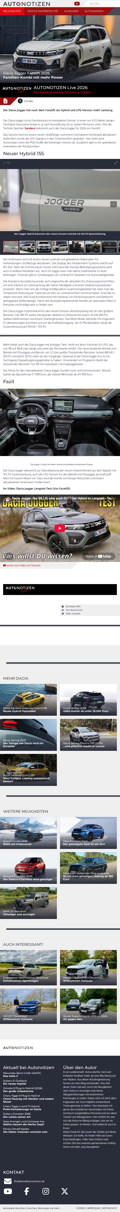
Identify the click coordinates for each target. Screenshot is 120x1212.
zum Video (23, 565)
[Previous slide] (6, 204)
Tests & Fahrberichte (42, 11)
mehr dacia (15, 678)
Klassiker (71, 11)
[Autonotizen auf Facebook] (26, 1193)
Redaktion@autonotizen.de (29, 1181)
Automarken (94, 11)
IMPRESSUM (93, 1208)
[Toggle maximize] (116, 162)
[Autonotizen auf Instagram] (45, 1193)
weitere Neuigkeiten (25, 811)
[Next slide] (113, 204)
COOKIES (80, 1208)
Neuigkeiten (12, 11)
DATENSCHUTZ (109, 1208)
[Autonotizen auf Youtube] (7, 1193)
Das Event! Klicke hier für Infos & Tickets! (62, 92)
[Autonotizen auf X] (64, 1193)
